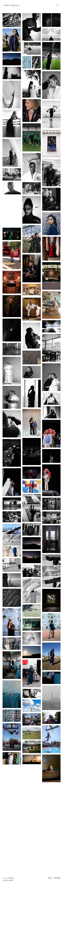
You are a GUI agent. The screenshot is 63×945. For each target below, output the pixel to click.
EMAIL (49, 877)
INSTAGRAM (57, 877)
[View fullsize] (12, 20)
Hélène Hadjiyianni (11, 5)
